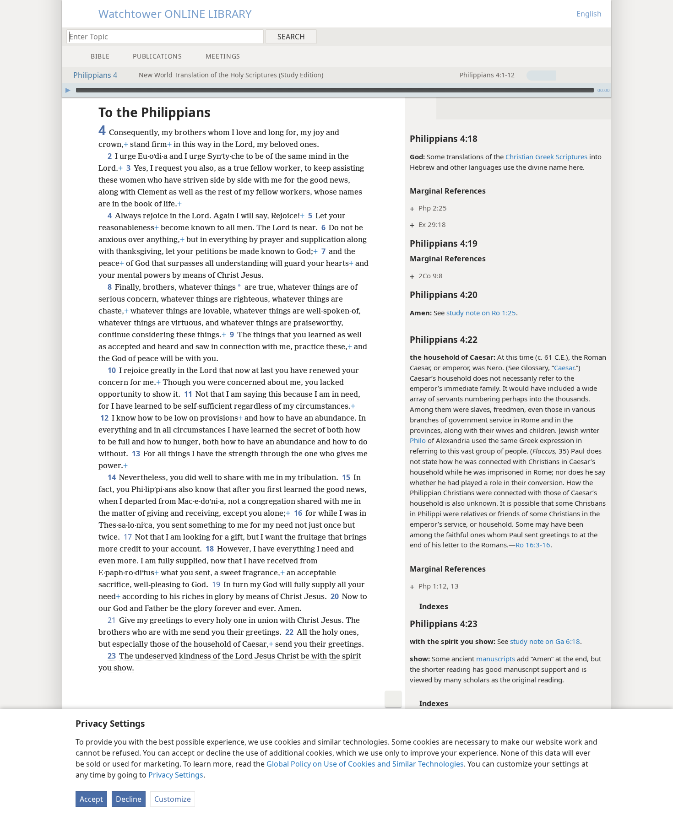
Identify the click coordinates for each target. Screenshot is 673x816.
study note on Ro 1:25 (481, 312)
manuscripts (495, 658)
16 (299, 513)
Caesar (564, 367)
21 (112, 620)
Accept (91, 799)
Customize (172, 799)
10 (112, 370)
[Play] (67, 90)
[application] (336, 90)
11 (189, 394)
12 (105, 418)
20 (335, 596)
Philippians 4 (95, 75)
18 (210, 549)
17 (128, 537)
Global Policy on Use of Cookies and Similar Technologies (365, 764)
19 (217, 584)
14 (112, 477)
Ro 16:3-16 (533, 544)
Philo (418, 440)
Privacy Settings (175, 775)
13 (136, 454)
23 (112, 656)
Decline (128, 799)
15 (347, 477)
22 (290, 632)
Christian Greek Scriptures (546, 156)
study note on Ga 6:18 (545, 641)
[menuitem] (601, 36)
